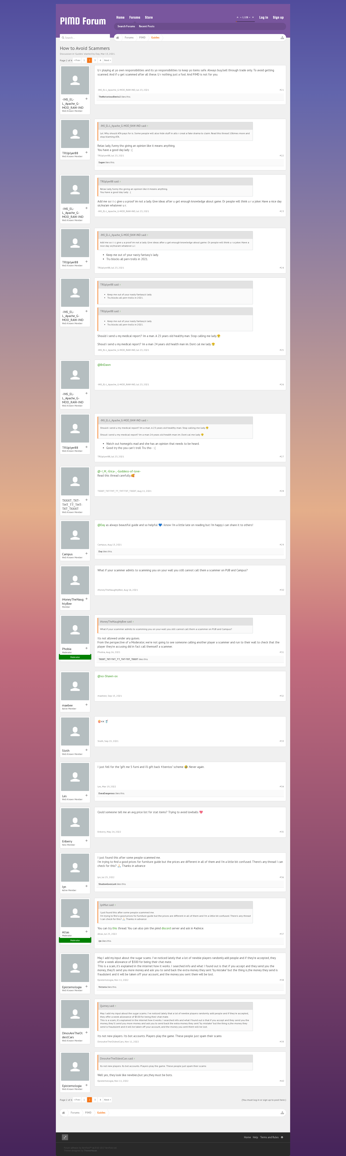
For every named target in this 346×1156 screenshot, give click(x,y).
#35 (282, 831)
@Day (101, 525)
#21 (282, 89)
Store (149, 17)
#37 (282, 933)
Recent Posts (146, 26)
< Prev (77, 60)
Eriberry (67, 841)
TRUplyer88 (70, 153)
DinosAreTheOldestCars (72, 1035)
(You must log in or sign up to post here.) (264, 1099)
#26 (282, 384)
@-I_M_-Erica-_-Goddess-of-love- (119, 471)
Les (64, 796)
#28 (282, 490)
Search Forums (126, 26)
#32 (282, 695)
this (114, 928)
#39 (282, 1041)
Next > (107, 60)
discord (166, 928)
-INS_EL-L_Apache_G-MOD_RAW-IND (72, 103)
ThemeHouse (90, 1150)
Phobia (66, 649)
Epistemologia (71, 987)
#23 (282, 211)
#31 (282, 652)
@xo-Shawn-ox (108, 676)
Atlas (65, 932)
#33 (282, 740)
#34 (282, 786)
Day (98, 53)
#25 (282, 349)
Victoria (103, 987)
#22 (282, 155)
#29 (282, 544)
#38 (282, 979)
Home (120, 17)
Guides (79, 53)
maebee (67, 705)
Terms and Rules (269, 1137)
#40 (282, 1080)
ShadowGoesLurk (107, 884)
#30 (282, 589)
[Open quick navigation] (282, 37)
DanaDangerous (107, 793)
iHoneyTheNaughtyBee (72, 601)
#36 (282, 877)
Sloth (65, 751)
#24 (282, 267)
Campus (67, 554)
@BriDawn (104, 365)
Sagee (102, 162)
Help (255, 1137)
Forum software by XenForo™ (90, 1147)
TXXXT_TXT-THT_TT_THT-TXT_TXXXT (72, 504)
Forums (134, 17)
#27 (282, 456)
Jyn (64, 887)
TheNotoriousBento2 (110, 96)
